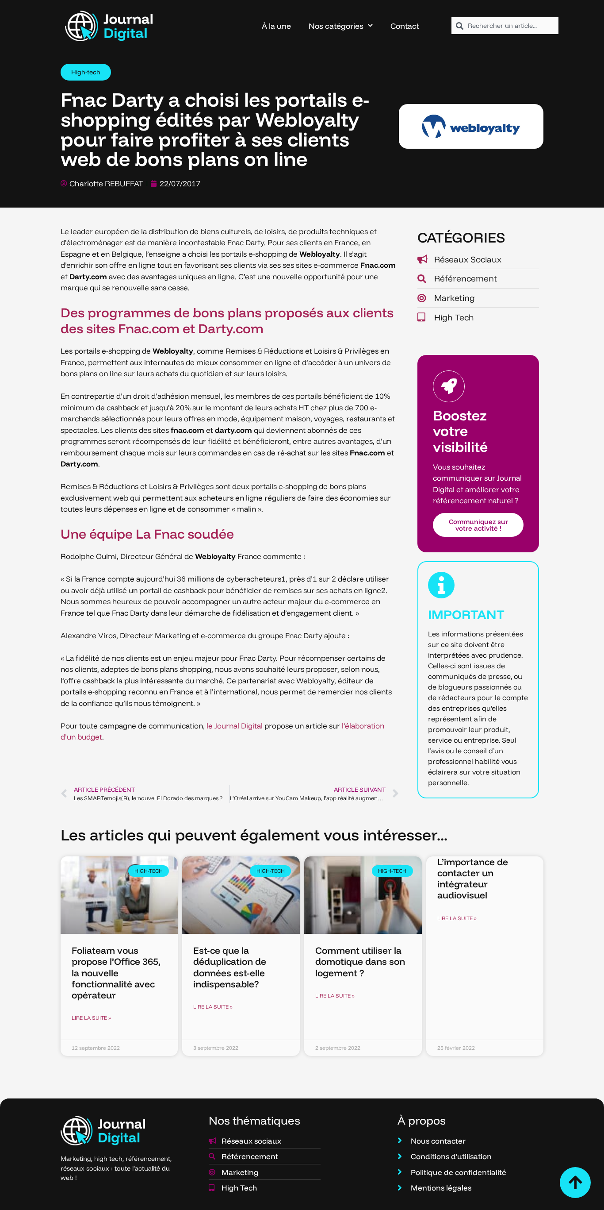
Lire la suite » (91, 1017)
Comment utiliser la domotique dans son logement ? (360, 961)
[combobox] (504, 25)
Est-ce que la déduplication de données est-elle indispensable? (229, 967)
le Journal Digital (234, 725)
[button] (86, 72)
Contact (404, 26)
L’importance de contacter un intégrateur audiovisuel (472, 878)
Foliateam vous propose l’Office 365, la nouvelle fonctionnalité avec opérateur (116, 972)
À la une (276, 26)
